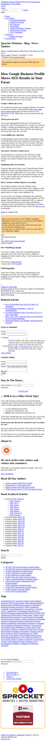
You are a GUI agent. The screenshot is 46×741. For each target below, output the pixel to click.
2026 (21, 499)
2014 (21, 539)
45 (6, 577)
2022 (21, 523)
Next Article (5, 293)
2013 (21, 541)
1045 (19, 487)
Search (25, 10)
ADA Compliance (16, 32)
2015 (21, 537)
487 (6, 567)
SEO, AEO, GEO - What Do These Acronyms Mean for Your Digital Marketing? (24, 318)
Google (12, 241)
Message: (4, 371)
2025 (21, 517)
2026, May (14, 507)
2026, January (15, 515)
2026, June (14, 505)
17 (17, 485)
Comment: (4, 337)
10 (6, 587)
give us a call (40, 206)
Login (3, 8)
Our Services (10, 18)
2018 (21, 531)
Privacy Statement (17, 735)
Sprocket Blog (10, 38)
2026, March (15, 511)
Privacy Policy (13, 347)
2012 (21, 543)
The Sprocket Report (17, 57)
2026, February (16, 513)
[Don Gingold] (11, 483)
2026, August (15, 501)
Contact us (9, 34)
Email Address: (6, 385)
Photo (3, 212)
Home (7, 16)
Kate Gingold (5, 55)
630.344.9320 (11, 673)
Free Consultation (7, 474)
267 (6, 569)
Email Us (9, 677)
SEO (7, 241)
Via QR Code (23, 391)
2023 (21, 521)
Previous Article (6, 289)
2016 (21, 535)
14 (6, 573)
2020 (21, 527)
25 (6, 571)
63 (18, 483)
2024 (21, 519)
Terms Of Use (27, 347)
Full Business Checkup (18, 30)
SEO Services (15, 24)
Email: (3, 334)
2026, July (14, 503)
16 (6, 589)
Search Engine (20, 241)
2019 (21, 529)
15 (6, 575)
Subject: (4, 366)
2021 (21, 525)
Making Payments (16, 36)
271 (22, 489)
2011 (21, 546)
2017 (21, 533)
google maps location (13, 679)
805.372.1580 (11, 675)
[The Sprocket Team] (13, 489)
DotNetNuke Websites (18, 20)
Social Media (14, 26)
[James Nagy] (10, 485)
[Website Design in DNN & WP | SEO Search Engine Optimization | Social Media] (23, 4)
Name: (3, 332)
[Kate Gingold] (11, 487)
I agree (5, 346)
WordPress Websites (17, 22)
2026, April (14, 509)
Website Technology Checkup (20, 28)
